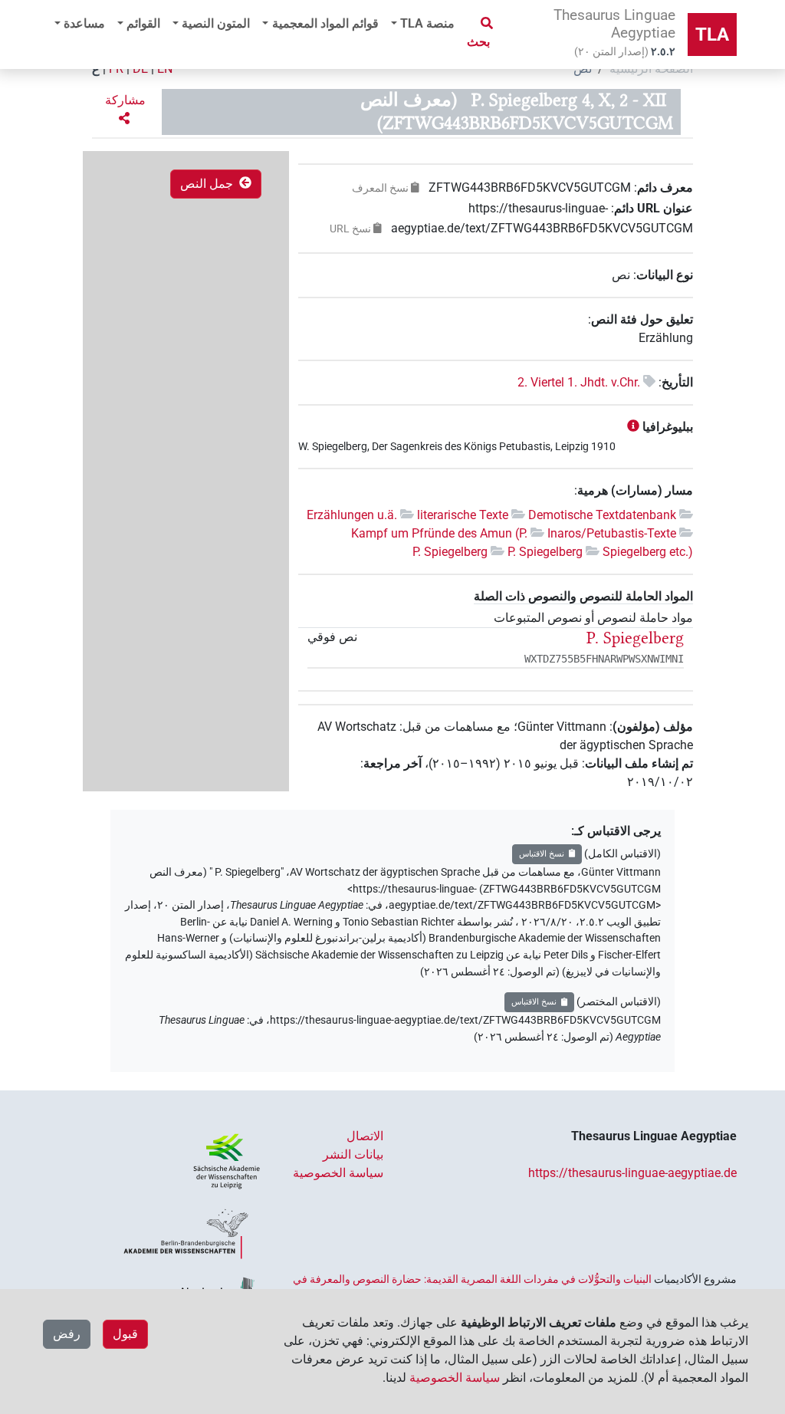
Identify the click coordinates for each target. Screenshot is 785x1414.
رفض (66, 1334)
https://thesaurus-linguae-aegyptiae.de (632, 1173)
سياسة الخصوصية (338, 1173)
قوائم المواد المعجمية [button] (325, 23)
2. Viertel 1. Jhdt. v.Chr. (578, 382)
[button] (124, 109)
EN (164, 68)
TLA (712, 34)
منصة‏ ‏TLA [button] (427, 23)
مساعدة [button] (84, 23)
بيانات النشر (353, 1154)
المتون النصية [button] (216, 23)
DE (140, 68)
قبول (125, 1334)
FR (116, 68)
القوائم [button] (143, 23)
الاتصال (365, 1136)
